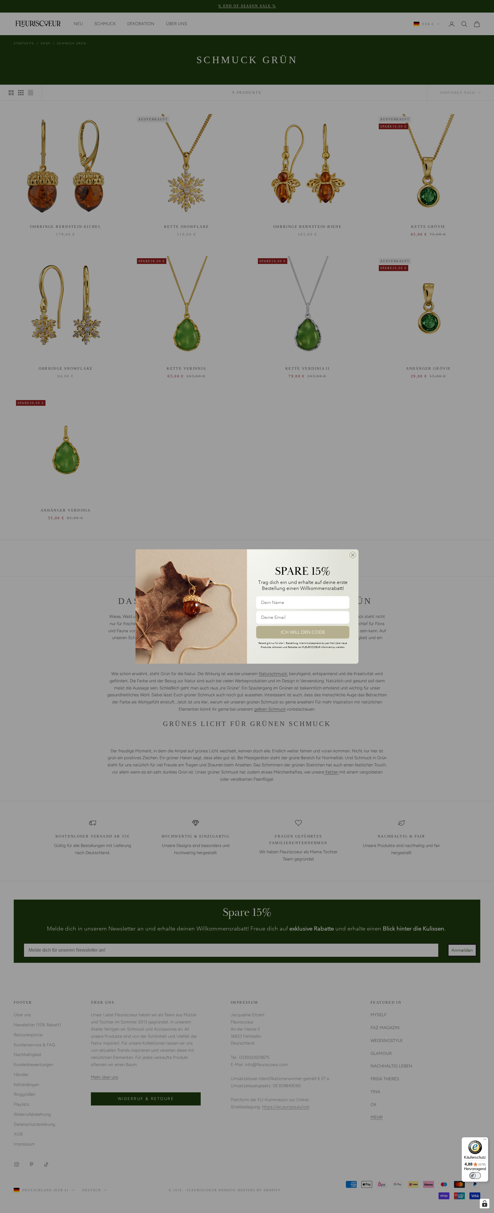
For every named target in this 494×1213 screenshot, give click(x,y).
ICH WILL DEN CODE (303, 632)
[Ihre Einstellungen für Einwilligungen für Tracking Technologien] (484, 1203)
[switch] (475, 1175)
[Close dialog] (352, 555)
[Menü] (484, 1140)
